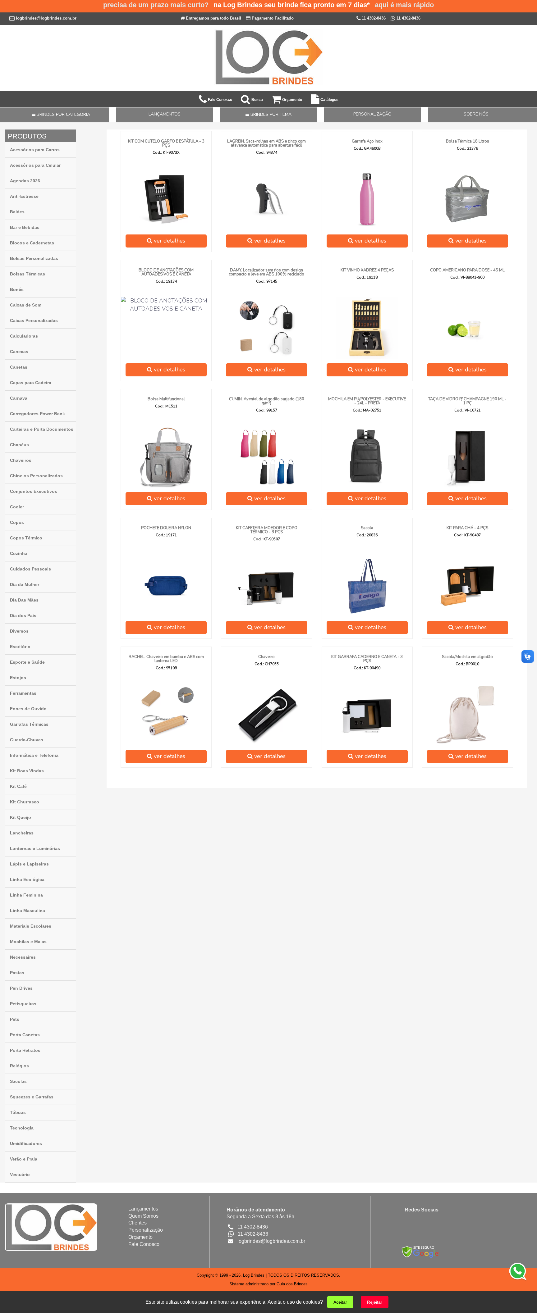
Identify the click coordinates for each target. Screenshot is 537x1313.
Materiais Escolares (30, 926)
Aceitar (340, 1302)
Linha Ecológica (27, 879)
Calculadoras (24, 336)
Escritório (20, 646)
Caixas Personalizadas (34, 320)
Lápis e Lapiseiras (29, 863)
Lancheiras (22, 832)
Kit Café (18, 786)
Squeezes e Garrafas (31, 1096)
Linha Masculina (27, 910)
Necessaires (23, 957)
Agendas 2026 (25, 180)
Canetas (18, 367)
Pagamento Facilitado (272, 18)
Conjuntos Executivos (33, 491)
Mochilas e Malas (28, 941)
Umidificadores (26, 1143)
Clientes (137, 1222)
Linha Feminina (26, 895)
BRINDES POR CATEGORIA (62, 114)
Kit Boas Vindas (27, 770)
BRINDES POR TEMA (270, 114)
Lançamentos (143, 1208)
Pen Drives (21, 988)
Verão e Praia (23, 1158)
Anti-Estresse (24, 196)
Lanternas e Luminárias (35, 848)
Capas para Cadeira (30, 382)
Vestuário (20, 1174)
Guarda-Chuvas (26, 739)
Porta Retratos (25, 1050)
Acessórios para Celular (35, 165)
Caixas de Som (25, 304)
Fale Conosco (143, 1244)
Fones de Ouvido (28, 708)
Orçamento (140, 1237)
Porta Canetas (25, 1034)
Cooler (17, 506)
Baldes (17, 211)
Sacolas (18, 1081)
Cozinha (18, 553)
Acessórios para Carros (35, 149)
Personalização (145, 1230)
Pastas (17, 972)
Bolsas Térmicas (27, 273)
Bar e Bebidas (24, 227)
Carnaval (19, 398)
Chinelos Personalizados (36, 475)
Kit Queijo (20, 817)
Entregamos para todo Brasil (213, 18)
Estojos (18, 677)
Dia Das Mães (24, 599)
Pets (14, 1019)
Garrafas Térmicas (29, 724)
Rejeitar (374, 1302)
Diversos (19, 631)
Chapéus (19, 444)
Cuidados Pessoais (30, 568)
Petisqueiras (23, 1003)
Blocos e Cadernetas (32, 242)
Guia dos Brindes (292, 1284)
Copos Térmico (26, 537)
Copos (17, 522)
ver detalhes (168, 240)
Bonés (17, 289)
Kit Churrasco (24, 801)
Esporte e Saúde (27, 662)
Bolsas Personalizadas (34, 258)
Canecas (19, 351)
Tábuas (18, 1112)
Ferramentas (23, 693)
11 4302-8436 (373, 18)
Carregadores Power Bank (37, 413)
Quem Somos (143, 1216)
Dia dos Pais (23, 615)
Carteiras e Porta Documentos (41, 429)
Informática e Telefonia (34, 755)
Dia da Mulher (24, 584)
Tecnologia (22, 1127)
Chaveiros (20, 460)
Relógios (19, 1065)
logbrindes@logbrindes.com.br (46, 18)
